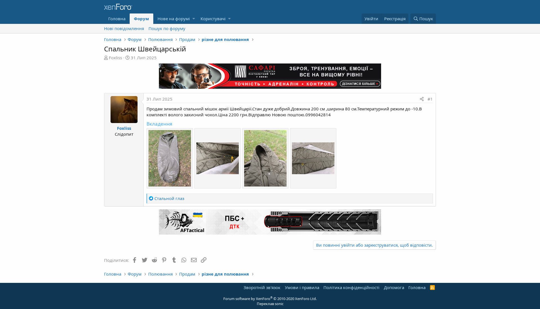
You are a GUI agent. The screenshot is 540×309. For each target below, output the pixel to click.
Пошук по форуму (166, 28)
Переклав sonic (270, 303)
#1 (430, 99)
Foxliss (115, 57)
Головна (116, 18)
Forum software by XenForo (270, 298)
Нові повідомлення (124, 28)
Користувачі (213, 18)
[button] (193, 18)
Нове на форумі (174, 18)
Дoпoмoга (394, 287)
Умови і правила (302, 287)
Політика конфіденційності (351, 287)
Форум (141, 18)
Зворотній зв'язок (262, 287)
